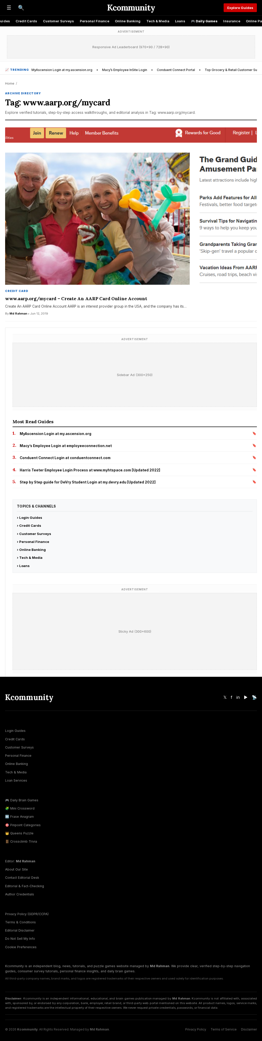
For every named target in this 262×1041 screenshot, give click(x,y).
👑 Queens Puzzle (19, 833)
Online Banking (128, 21)
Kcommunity (131, 7)
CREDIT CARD (16, 291)
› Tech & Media (29, 557)
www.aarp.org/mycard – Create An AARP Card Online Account (76, 298)
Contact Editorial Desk (22, 878)
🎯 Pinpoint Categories (23, 825)
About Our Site (16, 869)
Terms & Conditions (20, 922)
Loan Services (16, 780)
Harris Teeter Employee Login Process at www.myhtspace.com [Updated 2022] (90, 470)
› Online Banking (31, 550)
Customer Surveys (58, 21)
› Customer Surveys (34, 534)
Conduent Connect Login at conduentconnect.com (65, 458)
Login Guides (15, 731)
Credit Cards (26, 21)
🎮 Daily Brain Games (21, 800)
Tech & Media (158, 21)
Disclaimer (249, 1029)
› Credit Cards (29, 525)
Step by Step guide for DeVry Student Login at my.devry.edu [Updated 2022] (88, 482)
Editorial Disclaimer (20, 930)
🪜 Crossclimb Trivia (21, 841)
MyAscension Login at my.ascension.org (61, 70)
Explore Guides (240, 8)
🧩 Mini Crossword (20, 808)
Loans (180, 21)
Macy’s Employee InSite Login (124, 70)
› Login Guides (29, 518)
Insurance (231, 21)
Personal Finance (94, 21)
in (238, 697)
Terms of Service (224, 1029)
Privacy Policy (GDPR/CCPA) (27, 914)
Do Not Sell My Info (20, 939)
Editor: (20, 861)
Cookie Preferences (21, 947)
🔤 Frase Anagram (19, 816)
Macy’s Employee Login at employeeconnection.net (66, 446)
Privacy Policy (195, 1029)
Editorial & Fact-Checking (24, 886)
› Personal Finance (33, 542)
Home (9, 83)
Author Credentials (19, 894)
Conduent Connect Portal (176, 70)
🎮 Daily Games (204, 21)
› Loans (23, 566)
